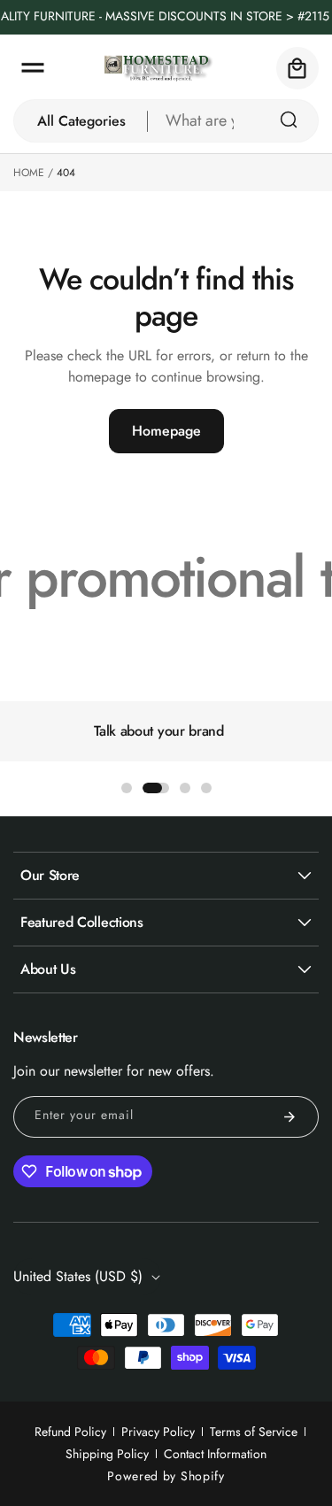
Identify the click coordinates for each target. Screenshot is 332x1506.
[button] (32, 68)
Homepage (166, 431)
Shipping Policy (107, 1454)
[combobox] (233, 121)
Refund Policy (70, 1431)
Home (28, 173)
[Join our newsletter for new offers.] (289, 1117)
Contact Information (215, 1454)
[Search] (288, 119)
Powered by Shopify (166, 1476)
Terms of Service (253, 1431)
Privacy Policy (158, 1431)
